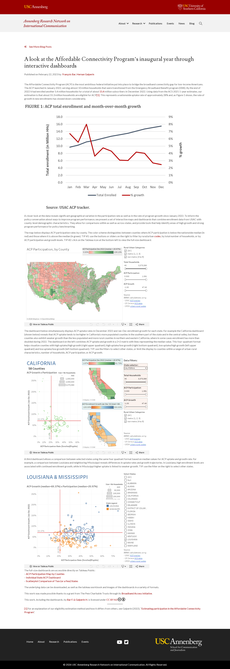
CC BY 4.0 (111, 599)
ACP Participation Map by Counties (45, 573)
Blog (191, 23)
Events (170, 23)
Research (137, 23)
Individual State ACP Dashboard (43, 577)
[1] (98, 95)
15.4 (102, 91)
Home (29, 641)
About (122, 23)
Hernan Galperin (85, 74)
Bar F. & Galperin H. (77, 599)
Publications (155, 23)
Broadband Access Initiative (137, 593)
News (182, 23)
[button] (127, 23)
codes (157, 236)
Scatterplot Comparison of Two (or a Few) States (52, 581)
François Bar (69, 74)
